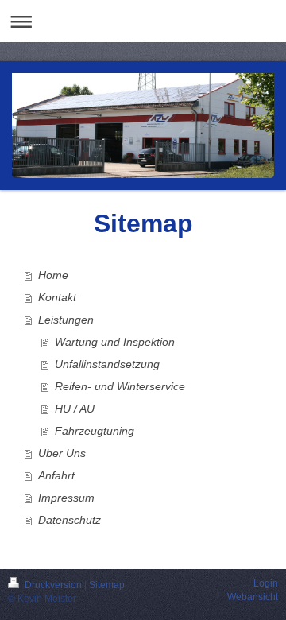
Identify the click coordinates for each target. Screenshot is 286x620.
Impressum (66, 497)
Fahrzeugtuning (94, 430)
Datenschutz (69, 519)
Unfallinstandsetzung (107, 364)
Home (53, 275)
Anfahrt (56, 475)
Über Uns (62, 453)
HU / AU (75, 408)
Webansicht (252, 597)
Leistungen (66, 319)
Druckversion (53, 585)
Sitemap (107, 585)
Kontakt (57, 297)
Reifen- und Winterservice (120, 386)
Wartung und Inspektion (115, 341)
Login (265, 583)
